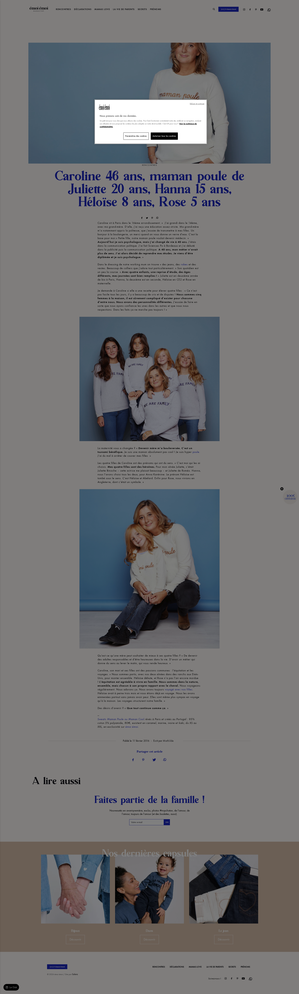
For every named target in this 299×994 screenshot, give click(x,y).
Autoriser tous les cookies (164, 136)
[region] (150, 121)
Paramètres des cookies (136, 136)
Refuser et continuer (197, 104)
